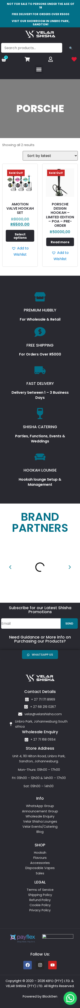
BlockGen (49, 996)
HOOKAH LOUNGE (40, 470)
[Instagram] (40, 965)
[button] (39, 69)
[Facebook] (27, 965)
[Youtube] (52, 965)
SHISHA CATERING (40, 427)
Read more (60, 242)
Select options (20, 236)
